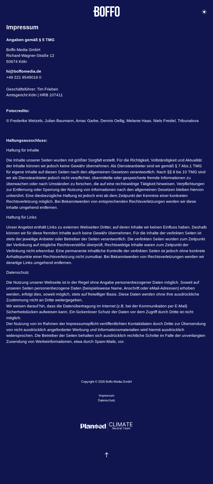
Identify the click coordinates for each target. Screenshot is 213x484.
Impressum (106, 395)
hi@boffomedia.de (23, 71)
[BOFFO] (106, 11)
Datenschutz (106, 400)
